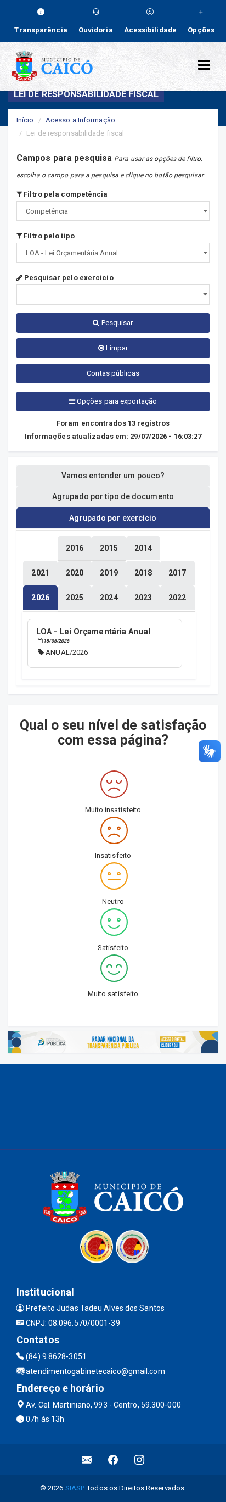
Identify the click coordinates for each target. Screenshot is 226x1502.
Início (25, 120)
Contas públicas (113, 373)
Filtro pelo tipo (48, 236)
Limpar (116, 348)
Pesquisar (116, 323)
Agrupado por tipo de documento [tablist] (113, 496)
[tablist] (40, 597)
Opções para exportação (116, 401)
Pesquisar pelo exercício (68, 277)
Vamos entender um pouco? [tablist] (113, 475)
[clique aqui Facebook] (113, 1459)
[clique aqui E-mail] (87, 1459)
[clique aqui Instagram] (139, 1459)
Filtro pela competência (65, 194)
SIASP (74, 1488)
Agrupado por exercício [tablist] (112, 517)
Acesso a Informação (80, 120)
